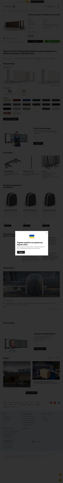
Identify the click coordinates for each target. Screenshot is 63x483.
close (46, 233)
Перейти (21, 252)
